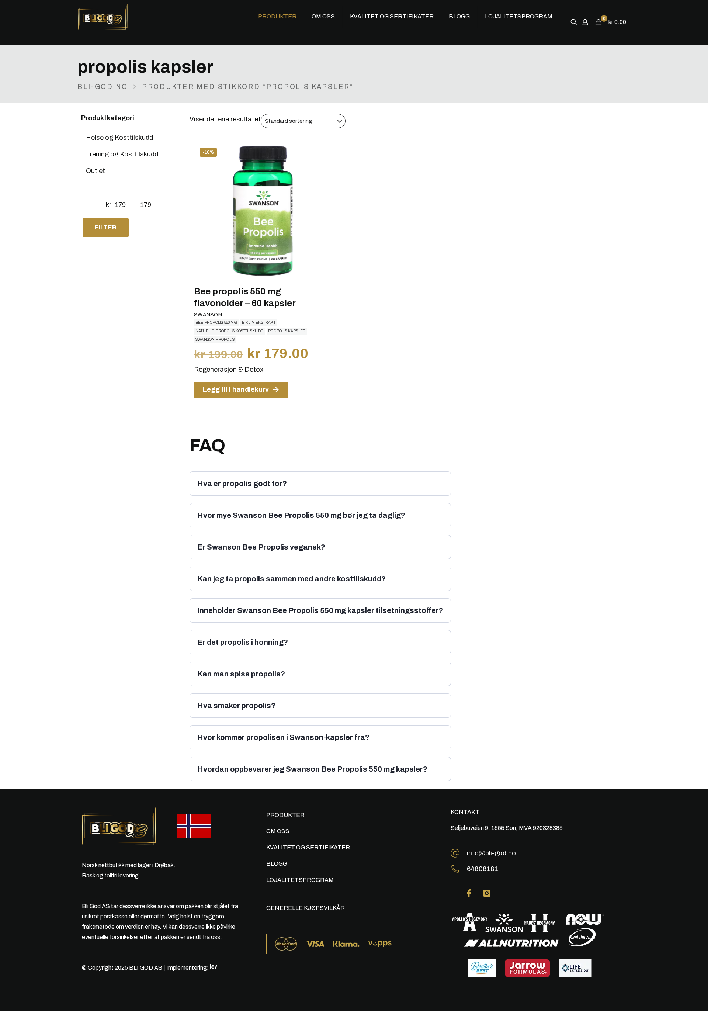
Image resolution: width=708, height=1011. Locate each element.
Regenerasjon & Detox (228, 369)
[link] (469, 893)
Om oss (277, 831)
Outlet (95, 170)
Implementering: (188, 968)
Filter (106, 227)
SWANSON (208, 315)
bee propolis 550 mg (216, 323)
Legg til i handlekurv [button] (236, 389)
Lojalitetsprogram (300, 880)
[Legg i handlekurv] (321, 152)
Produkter (285, 815)
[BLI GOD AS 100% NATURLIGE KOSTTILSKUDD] (117, 16)
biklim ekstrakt (258, 323)
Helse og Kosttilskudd (119, 137)
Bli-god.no (102, 86)
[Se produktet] (321, 168)
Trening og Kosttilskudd (122, 154)
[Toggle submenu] (277, 38)
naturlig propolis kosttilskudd (229, 331)
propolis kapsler (287, 331)
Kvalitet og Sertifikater (308, 847)
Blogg (276, 864)
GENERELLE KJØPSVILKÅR (305, 908)
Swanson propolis (215, 339)
